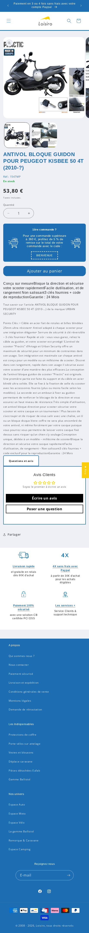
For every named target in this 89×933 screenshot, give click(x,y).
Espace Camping (19, 849)
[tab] (21, 460)
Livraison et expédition (24, 682)
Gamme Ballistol (19, 779)
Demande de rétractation (25, 709)
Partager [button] (14, 534)
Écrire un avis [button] (44, 498)
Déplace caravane (21, 761)
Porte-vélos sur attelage (24, 743)
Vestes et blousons (21, 752)
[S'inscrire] (68, 875)
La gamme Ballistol (21, 831)
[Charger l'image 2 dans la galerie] (44, 135)
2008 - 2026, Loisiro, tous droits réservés (45, 925)
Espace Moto (17, 813)
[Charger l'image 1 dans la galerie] (17, 135)
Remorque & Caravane (23, 840)
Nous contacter (19, 665)
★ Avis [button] (85, 470)
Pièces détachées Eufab (24, 770)
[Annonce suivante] (81, 5)
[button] (8, 21)
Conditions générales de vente (29, 691)
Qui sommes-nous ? (21, 656)
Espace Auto (17, 804)
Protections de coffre (23, 734)
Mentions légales (20, 700)
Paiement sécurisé (21, 674)
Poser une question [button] (44, 509)
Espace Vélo (17, 822)
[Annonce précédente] (8, 5)
